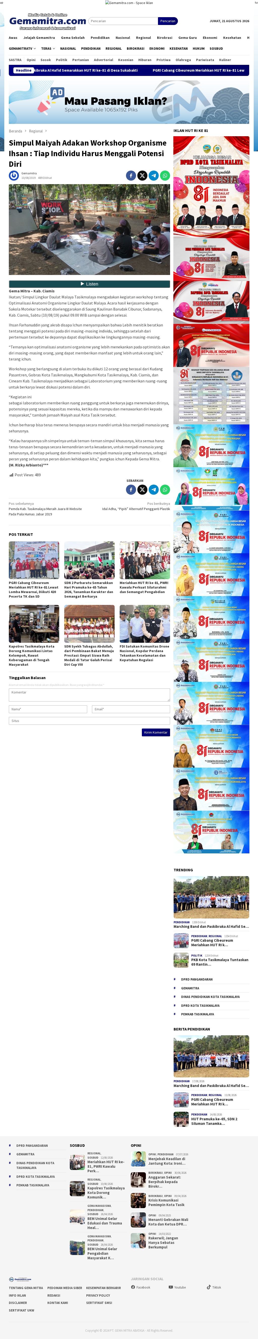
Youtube (180, 1287)
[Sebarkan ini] (131, 176)
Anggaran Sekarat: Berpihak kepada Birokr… (164, 1182)
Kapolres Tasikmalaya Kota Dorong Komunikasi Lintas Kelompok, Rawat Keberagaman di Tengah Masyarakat (31, 655)
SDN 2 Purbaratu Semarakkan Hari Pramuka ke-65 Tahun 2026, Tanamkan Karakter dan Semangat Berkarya (88, 589)
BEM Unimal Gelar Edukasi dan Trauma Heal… (104, 1223)
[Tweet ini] (142, 176)
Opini (152, 1154)
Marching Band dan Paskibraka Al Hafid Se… (211, 926)
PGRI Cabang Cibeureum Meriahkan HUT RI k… (212, 942)
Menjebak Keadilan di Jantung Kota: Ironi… (166, 1161)
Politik (196, 955)
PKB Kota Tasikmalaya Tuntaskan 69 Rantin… (219, 962)
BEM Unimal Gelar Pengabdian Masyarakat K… (102, 1253)
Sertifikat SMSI (99, 1303)
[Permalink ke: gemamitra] (14, 175)
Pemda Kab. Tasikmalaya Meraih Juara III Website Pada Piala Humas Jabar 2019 (45, 508)
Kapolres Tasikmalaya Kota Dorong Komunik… (106, 1192)
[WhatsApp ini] (165, 176)
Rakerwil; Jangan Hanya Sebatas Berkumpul (163, 1242)
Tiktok (216, 1287)
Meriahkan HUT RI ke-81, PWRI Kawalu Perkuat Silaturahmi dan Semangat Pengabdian (144, 587)
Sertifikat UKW (21, 1310)
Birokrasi (155, 1173)
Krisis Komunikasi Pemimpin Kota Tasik (166, 1202)
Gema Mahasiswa (99, 1206)
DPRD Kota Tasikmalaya (200, 1005)
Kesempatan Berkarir (103, 1288)
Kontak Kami (57, 1303)
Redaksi (53, 1295)
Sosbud (92, 1157)
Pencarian (167, 21)
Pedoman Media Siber (64, 1288)
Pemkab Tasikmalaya (197, 1014)
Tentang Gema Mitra (26, 1288)
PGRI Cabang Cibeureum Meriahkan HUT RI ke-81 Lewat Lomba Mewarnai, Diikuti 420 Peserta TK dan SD (33, 589)
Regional (215, 936)
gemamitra (190, 988)
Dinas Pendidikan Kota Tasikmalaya (210, 997)
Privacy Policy (98, 1295)
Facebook (143, 1287)
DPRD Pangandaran (197, 979)
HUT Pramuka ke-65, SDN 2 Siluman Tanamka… (214, 1121)
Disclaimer (18, 1303)
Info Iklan (17, 1295)
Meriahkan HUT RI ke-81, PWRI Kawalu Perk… (105, 1166)
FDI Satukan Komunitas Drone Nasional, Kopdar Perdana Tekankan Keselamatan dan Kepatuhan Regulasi (144, 653)
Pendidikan (182, 922)
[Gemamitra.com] (48, 20)
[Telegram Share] (154, 176)
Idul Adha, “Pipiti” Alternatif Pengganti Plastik (136, 506)
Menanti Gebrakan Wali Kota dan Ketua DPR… (168, 1221)
